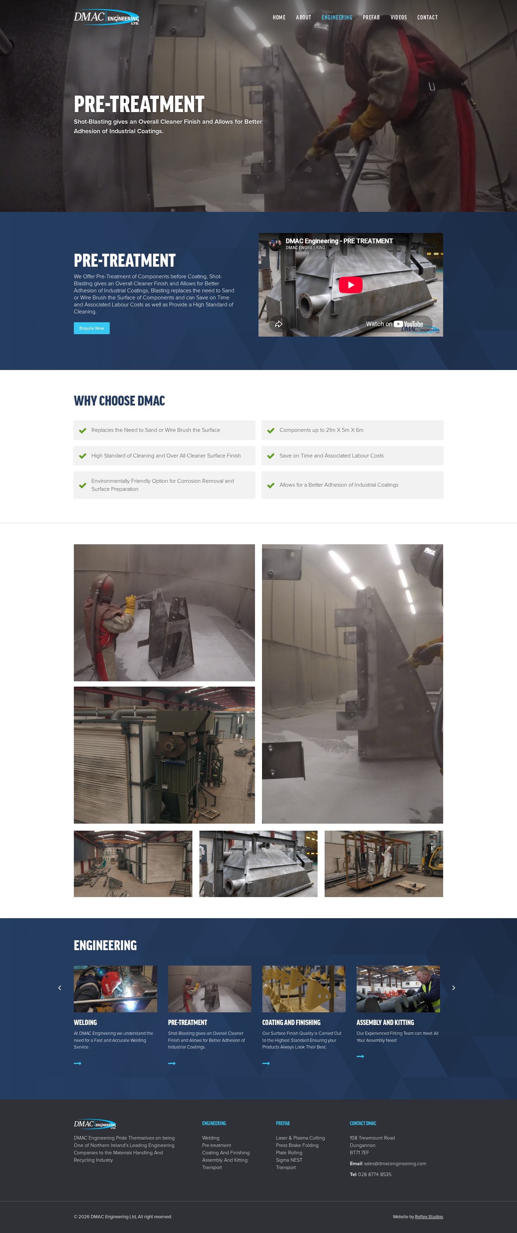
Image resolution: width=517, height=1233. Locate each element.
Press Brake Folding (297, 1145)
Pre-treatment (187, 1022)
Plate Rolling (289, 1153)
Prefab (371, 17)
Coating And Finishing (291, 1022)
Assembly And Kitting (385, 1022)
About (303, 17)
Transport (212, 1167)
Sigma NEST (289, 1160)
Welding (85, 1022)
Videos (399, 17)
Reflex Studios (429, 1217)
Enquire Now (91, 328)
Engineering (337, 17)
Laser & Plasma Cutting (300, 1138)
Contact (427, 17)
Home (279, 17)
